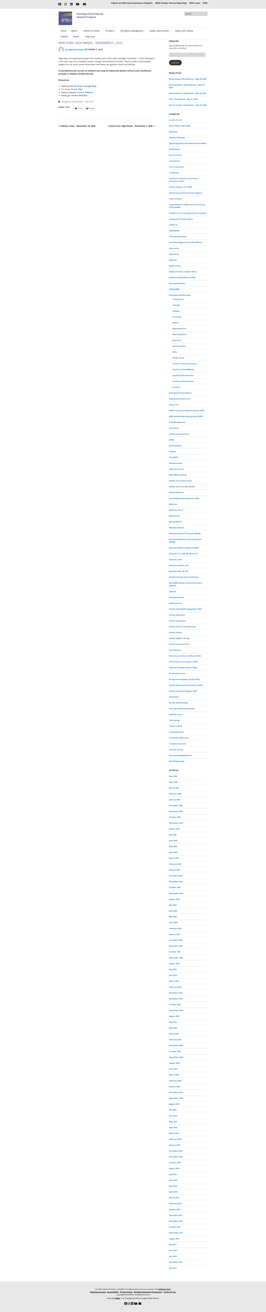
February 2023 (175, 987)
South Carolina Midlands (183, 369)
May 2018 (173, 1186)
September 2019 (176, 1098)
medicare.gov (164, 1289)
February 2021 (175, 1039)
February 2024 (175, 928)
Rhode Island (178, 358)
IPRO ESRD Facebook (178, 475)
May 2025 (173, 846)
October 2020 (175, 1051)
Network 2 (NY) (175, 559)
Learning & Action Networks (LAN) (184, 498)
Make (117, 1298)
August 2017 (174, 1239)
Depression (174, 254)
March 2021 (174, 1034)
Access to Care (175, 120)
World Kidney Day (176, 761)
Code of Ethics (175, 199)
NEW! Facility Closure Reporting (171, 3)
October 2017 (175, 1227)
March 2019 (174, 1133)
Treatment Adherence (179, 738)
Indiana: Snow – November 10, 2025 (78, 126)
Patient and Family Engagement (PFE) (185, 609)
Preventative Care (177, 673)
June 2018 (173, 1180)
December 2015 (175, 1262)
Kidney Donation (176, 492)
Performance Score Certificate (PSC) (185, 656)
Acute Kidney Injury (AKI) (179, 126)
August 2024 (174, 899)
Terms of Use (169, 1292)
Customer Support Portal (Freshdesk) (185, 242)
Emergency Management (131, 30)
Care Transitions (176, 167)
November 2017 (176, 1221)
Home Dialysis (175, 446)
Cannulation (174, 161)
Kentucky (177, 317)
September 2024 (176, 893)
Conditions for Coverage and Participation (188, 213)
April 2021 (173, 1028)
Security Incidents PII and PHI (182, 708)
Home (63, 30)
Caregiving (174, 173)
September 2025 (176, 823)
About (74, 30)
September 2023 (176, 958)
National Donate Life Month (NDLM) (184, 533)
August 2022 (174, 1016)
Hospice (172, 451)
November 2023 (176, 946)
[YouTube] (78, 4)
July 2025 (173, 835)
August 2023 (174, 963)
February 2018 (175, 1203)
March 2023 (174, 981)
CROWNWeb (174, 231)
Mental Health (175, 522)
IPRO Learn (194, 3)
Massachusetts (179, 328)
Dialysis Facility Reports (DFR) (182, 277)
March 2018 (174, 1198)
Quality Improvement (158, 30)
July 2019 (173, 1110)
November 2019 (176, 1092)
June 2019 (173, 1116)
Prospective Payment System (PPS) (184, 679)
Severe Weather (79, 95)
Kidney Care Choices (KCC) (180, 481)
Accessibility (113, 1292)
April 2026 (173, 782)
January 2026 (174, 800)
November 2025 (176, 811)
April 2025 (173, 852)
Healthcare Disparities (179, 434)
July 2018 (173, 1174)
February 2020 (175, 1081)
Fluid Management (177, 422)
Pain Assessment (176, 597)
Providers (109, 30)
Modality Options (176, 528)
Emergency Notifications (72, 101)
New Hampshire (180, 334)
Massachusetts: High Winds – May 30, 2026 (187, 93)
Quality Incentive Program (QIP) (183, 691)
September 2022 (176, 1010)
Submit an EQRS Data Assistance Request (132, 3)
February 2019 (175, 1139)
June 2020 (173, 1069)
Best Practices (175, 155)
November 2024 (176, 881)
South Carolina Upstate (183, 381)
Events (76, 36)
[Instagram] (65, 4)
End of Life (173, 405)
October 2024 (175, 887)
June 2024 (173, 911)
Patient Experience (177, 621)
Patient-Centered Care (179, 644)
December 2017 (175, 1215)
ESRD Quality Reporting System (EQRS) (186, 416)
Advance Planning (177, 137)
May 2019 (173, 1121)
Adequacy (173, 132)
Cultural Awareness (177, 236)
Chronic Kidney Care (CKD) (180, 187)
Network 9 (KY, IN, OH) (178, 571)
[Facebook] (60, 4)
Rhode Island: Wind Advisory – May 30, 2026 (187, 79)
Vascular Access (176, 749)
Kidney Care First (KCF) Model (182, 486)
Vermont (177, 387)
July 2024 (173, 905)
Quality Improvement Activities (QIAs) (186, 685)
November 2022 (176, 999)
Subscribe (175, 62)
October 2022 (175, 1004)
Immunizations (175, 463)
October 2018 (175, 1162)
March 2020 (174, 1075)
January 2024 (174, 934)
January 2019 (174, 1145)
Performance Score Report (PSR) (183, 662)
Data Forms (174, 248)
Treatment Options (177, 744)
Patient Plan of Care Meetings (182, 626)
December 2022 (175, 993)
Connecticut (178, 299)
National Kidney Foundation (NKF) (184, 548)
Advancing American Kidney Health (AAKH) (187, 143)
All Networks (174, 149)
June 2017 (173, 1250)
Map (80, 89)
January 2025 (174, 870)
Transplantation (176, 732)
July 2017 (173, 1244)
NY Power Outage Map (85, 86)
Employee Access (98, 1292)
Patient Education (177, 615)
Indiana (176, 311)
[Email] (84, 4)
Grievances (174, 428)
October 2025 (175, 817)
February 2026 (175, 794)
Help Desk (90, 36)
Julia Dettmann (76, 49)
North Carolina (179, 346)
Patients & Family (91, 30)
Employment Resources (179, 399)
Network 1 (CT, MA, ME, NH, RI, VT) (183, 553)
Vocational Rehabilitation (180, 755)
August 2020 (174, 1063)
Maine (175, 323)
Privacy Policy (126, 1292)
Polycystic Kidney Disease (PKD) (183, 667)
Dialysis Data (175, 266)
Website (88, 92)
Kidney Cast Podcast (184, 30)
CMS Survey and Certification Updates (185, 193)
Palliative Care (175, 603)
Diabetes (173, 260)
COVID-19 (173, 225)
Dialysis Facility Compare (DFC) (182, 271)
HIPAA (171, 440)
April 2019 (173, 1127)
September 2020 (176, 1057)
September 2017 (176, 1233)
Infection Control (176, 469)
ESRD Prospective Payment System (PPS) (186, 410)
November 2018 (176, 1157)
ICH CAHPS (173, 457)
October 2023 (175, 952)
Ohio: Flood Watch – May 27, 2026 (183, 99)
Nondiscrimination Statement (147, 1292)
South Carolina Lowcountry (185, 363)
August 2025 (174, 829)
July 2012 (173, 1268)
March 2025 (174, 858)
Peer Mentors (175, 650)
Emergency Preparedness (180, 393)
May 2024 (173, 917)
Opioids (172, 591)
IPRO (205, 3)
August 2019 (174, 1104)
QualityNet (174, 697)
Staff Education (175, 714)
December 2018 (175, 1151)
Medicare (173, 504)
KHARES (64, 36)
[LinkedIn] (71, 4)
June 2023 (173, 975)
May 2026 (173, 776)
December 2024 (175, 876)
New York (89, 101)
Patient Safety (175, 632)
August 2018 (174, 1168)
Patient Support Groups (179, 638)
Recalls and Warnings (178, 703)
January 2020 (174, 1086)
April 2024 (173, 922)
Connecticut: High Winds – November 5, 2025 (130, 126)
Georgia (176, 305)
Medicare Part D (176, 510)
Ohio (175, 352)
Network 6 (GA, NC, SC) (178, 565)
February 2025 (175, 864)
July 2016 (173, 1256)
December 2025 (175, 805)
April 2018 (173, 1192)
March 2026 (174, 788)
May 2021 (173, 1022)
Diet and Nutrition (177, 283)
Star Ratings (174, 720)
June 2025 (173, 840)
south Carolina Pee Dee (183, 375)
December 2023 (175, 940)
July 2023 (173, 969)
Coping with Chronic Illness (181, 219)
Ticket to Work (175, 726)
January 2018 (174, 1209)
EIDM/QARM (174, 289)
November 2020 (176, 1045)
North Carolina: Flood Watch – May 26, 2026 (188, 105)
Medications (174, 516)
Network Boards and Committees (184, 577)
